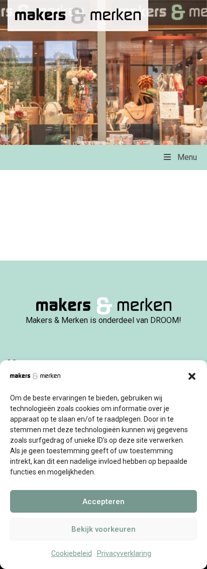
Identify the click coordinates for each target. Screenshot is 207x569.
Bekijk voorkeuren (103, 529)
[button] (192, 375)
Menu (187, 157)
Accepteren (103, 501)
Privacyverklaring (124, 553)
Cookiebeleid (71, 553)
